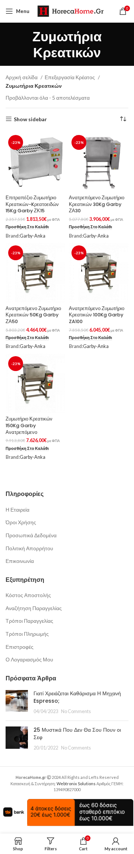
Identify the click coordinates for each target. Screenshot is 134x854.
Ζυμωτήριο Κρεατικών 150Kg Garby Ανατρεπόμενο (29, 425)
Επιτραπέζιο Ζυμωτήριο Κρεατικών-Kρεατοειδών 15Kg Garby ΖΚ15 (32, 204)
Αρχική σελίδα (22, 77)
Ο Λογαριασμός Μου (29, 659)
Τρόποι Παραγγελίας (29, 621)
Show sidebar (30, 119)
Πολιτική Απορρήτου (29, 548)
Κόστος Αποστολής (28, 595)
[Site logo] (70, 10)
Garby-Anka (32, 236)
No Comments (76, 711)
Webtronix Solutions (76, 783)
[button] (27, 227)
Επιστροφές (20, 647)
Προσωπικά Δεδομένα (31, 535)
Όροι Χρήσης (21, 522)
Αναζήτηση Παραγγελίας (34, 608)
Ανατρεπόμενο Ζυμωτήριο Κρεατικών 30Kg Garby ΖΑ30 (96, 204)
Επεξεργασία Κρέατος (70, 77)
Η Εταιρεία (17, 509)
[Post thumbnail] (17, 702)
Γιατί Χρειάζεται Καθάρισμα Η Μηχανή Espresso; (77, 697)
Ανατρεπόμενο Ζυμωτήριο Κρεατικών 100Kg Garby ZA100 (96, 315)
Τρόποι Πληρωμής (27, 634)
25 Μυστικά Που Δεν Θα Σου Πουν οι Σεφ (77, 733)
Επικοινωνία (20, 561)
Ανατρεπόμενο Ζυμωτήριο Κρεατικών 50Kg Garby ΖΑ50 (33, 315)
